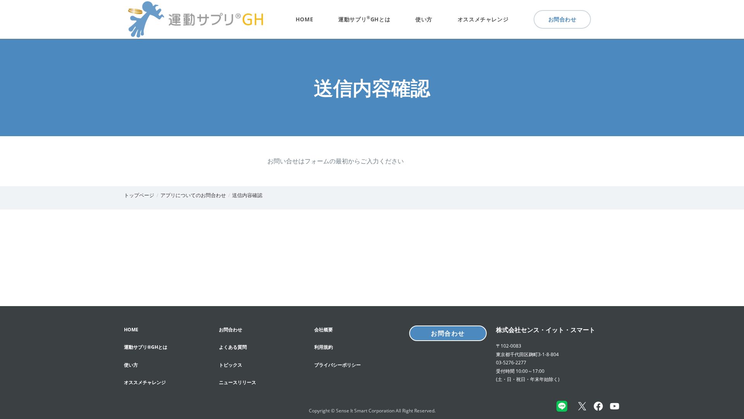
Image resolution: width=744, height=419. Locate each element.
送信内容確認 (247, 195)
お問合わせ (448, 333)
